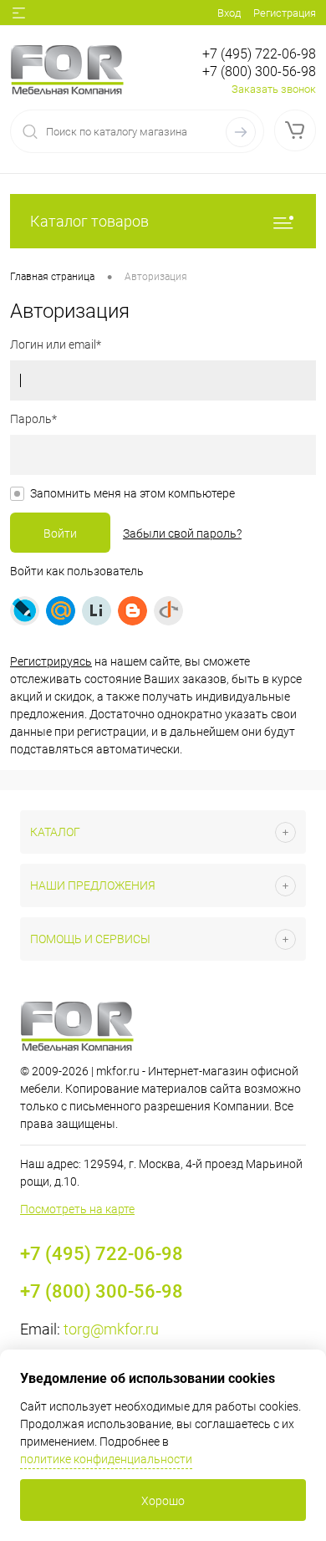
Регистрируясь (51, 661)
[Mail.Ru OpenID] (60, 610)
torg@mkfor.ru (111, 1329)
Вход (229, 13)
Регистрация (284, 13)
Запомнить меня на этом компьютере (132, 493)
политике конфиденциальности (106, 1459)
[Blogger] (132, 610)
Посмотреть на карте (77, 1209)
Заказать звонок (274, 89)
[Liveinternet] (96, 610)
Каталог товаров (89, 221)
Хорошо (163, 1501)
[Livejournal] (24, 610)
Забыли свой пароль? (182, 533)
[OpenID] (168, 610)
